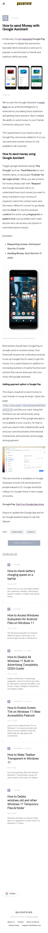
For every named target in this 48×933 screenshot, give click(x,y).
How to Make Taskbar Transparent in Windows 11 (23, 758)
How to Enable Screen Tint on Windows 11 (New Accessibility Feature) (23, 711)
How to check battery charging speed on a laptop (21, 575)
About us (11, 922)
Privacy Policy (14, 925)
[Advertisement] (24, 861)
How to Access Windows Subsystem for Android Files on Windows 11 (23, 619)
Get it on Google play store (30, 504)
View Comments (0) (23, 543)
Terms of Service (32, 922)
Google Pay (31, 532)
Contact (20, 922)
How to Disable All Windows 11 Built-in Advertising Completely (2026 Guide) (22, 662)
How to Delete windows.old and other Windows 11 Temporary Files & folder (23, 802)
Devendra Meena (32, 917)
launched (27, 39)
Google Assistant (17, 532)
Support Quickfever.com (31, 925)
